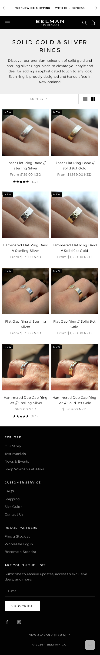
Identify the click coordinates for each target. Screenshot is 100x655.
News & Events (17, 461)
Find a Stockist (17, 536)
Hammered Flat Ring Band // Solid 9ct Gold (74, 248)
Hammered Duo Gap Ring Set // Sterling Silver (26, 400)
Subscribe (22, 606)
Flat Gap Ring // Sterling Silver (25, 324)
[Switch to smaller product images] (93, 99)
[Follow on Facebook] (7, 622)
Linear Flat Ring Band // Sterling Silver (26, 165)
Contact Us (14, 514)
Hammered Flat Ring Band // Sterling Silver (25, 248)
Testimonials (15, 454)
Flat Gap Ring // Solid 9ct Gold (74, 324)
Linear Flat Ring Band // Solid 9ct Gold (74, 165)
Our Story (13, 446)
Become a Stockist (21, 552)
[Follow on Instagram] (19, 622)
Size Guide (13, 507)
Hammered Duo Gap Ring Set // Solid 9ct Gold (75, 400)
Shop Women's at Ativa (24, 469)
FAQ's (9, 491)
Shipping (12, 499)
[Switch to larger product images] (85, 99)
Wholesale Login (19, 544)
